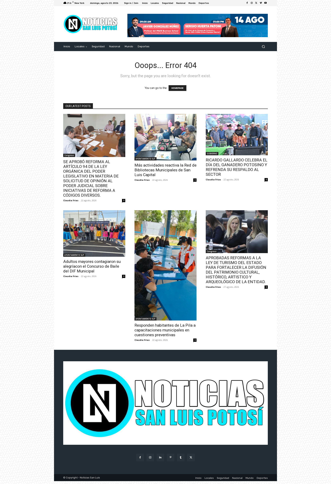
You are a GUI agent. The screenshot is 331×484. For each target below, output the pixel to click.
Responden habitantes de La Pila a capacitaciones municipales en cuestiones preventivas (165, 330)
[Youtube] (265, 3)
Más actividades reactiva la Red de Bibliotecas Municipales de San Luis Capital (165, 170)
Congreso (69, 155)
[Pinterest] (170, 457)
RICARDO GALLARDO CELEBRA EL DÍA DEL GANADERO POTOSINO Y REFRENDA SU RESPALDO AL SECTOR (236, 167)
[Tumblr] (180, 457)
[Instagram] (251, 3)
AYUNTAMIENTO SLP (145, 158)
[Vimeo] (261, 3)
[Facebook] (247, 3)
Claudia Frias (70, 200)
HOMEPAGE (177, 88)
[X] (256, 3)
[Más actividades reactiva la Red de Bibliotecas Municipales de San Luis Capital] (165, 137)
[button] (263, 46)
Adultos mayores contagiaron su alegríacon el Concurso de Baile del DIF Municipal (92, 266)
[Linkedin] (160, 457)
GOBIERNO (212, 153)
